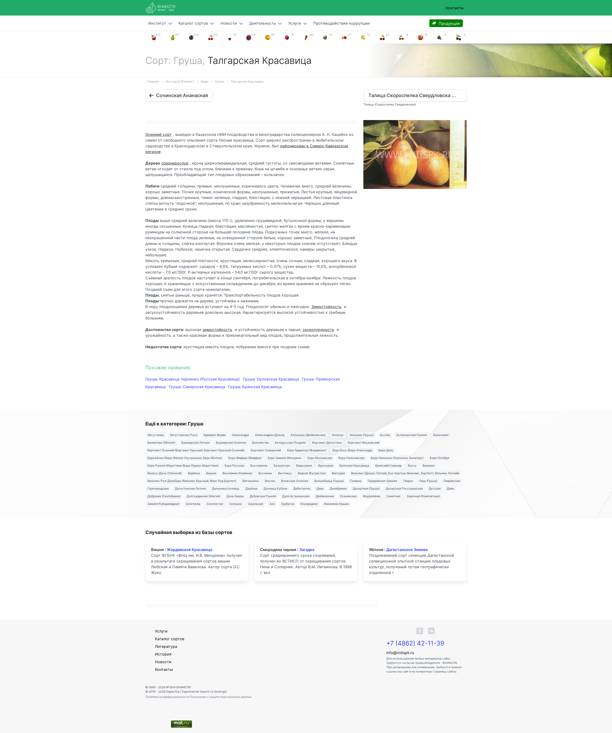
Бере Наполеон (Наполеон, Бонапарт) (397, 458)
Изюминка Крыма (336, 504)
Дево (320, 488)
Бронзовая (325, 465)
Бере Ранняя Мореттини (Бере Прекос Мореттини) (183, 465)
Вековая (428, 465)
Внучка (270, 481)
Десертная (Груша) (366, 488)
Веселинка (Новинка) (237, 473)
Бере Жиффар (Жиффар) (245, 458)
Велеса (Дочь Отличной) (165, 473)
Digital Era (173, 691)
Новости (228, 23)
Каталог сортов (169, 638)
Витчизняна (250, 481)
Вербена (194, 473)
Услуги (294, 23)
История (163, 654)
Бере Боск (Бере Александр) (352, 450)
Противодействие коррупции (341, 23)
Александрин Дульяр (269, 435)
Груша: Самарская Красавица (197, 386)
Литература (166, 646)
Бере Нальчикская (352, 458)
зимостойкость (217, 329)
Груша (219, 81)
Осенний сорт (158, 134)
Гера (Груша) (428, 481)
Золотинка (193, 504)
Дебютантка (301, 488)
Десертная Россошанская (404, 488)
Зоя (272, 504)
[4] (458, 37)
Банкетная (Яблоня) (161, 442)
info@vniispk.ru (400, 652)
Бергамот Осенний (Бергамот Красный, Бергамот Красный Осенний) (196, 450)
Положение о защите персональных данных (220, 697)
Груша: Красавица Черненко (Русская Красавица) (193, 379)
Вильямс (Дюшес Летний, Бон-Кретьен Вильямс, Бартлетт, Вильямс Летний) (405, 473)
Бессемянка (259, 465)
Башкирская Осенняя (231, 442)
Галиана (355, 481)
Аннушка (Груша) (362, 435)
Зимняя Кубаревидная (163, 504)
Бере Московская (319, 458)
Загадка (306, 549)
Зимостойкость (326, 306)
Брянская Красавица (354, 465)
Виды (204, 81)
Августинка (156, 435)
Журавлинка (371, 496)
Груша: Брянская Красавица (255, 386)
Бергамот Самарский (266, 450)
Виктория (338, 473)
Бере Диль (385, 450)
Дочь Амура (235, 496)
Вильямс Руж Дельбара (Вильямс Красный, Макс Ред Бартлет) (192, 481)
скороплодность (318, 329)
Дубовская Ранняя (263, 496)
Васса (412, 465)
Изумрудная (309, 504)
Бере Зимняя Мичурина (284, 458)
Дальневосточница (225, 488)
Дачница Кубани (275, 488)
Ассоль (385, 435)
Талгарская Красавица (247, 81)
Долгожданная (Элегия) (203, 496)
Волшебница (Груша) (329, 481)
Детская (435, 488)
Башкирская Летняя (195, 442)
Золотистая (215, 504)
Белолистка (260, 442)
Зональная (255, 504)
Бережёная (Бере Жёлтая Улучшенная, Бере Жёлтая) (185, 458)
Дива (450, 488)
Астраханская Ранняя (411, 435)
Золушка (235, 504)
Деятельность (262, 23)
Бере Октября (439, 458)
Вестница (285, 473)
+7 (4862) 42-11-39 (415, 643)
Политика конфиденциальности (167, 697)
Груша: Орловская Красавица (271, 379)
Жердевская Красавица (189, 549)
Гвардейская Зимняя (382, 481)
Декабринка (338, 488)
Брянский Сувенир (388, 465)
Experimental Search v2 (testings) (204, 691)
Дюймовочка (325, 496)
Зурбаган (287, 504)
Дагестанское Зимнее (407, 549)
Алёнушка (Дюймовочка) (308, 435)
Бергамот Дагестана (327, 442)
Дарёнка (251, 488)
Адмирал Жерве (214, 435)
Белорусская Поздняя (290, 442)
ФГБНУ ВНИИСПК (178, 687)
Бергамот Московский (363, 442)
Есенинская (348, 496)
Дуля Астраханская (296, 496)
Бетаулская (282, 465)
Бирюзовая (304, 465)
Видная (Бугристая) (312, 473)
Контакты (455, 8)
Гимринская (451, 481)
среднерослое (174, 163)
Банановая (440, 435)
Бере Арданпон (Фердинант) (306, 450)
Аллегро (338, 435)
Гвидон (408, 481)
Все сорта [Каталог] (180, 81)
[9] (439, 37)
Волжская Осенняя (294, 481)
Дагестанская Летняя (190, 488)
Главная (153, 81)
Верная (211, 473)
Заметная (393, 496)
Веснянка (265, 473)
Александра (240, 435)
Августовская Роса (183, 435)
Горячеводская (158, 488)
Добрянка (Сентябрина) (164, 496)
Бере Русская (234, 465)
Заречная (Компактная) (423, 496)
